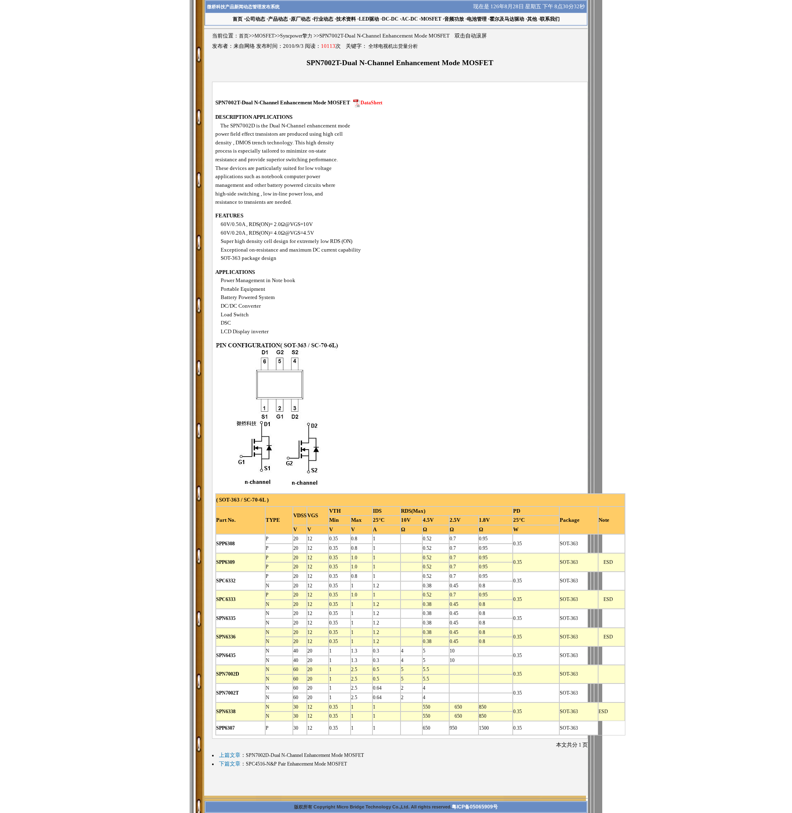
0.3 (376, 651)
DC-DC (390, 19)
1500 (484, 728)
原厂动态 (301, 19)
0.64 (377, 688)
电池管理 (477, 19)
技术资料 (346, 19)
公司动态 (255, 19)
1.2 (376, 586)
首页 (244, 36)
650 (456, 707)
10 (452, 651)
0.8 (354, 539)
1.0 (354, 558)
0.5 (376, 669)
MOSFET (431, 19)
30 (295, 707)
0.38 (427, 586)
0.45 (454, 586)
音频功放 (454, 19)
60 (295, 669)
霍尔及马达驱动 (507, 19)
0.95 (483, 539)
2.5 (354, 669)
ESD (606, 562)
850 (482, 707)
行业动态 (323, 19)
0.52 (427, 539)
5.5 (426, 669)
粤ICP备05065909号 (475, 807)
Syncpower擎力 (296, 36)
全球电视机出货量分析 (393, 46)
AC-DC (409, 19)
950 (456, 728)
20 (295, 539)
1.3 (354, 651)
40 (295, 651)
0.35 (333, 539)
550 (426, 707)
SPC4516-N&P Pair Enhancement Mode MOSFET (296, 764)
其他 (532, 19)
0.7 (453, 539)
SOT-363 (569, 544)
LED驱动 (369, 19)
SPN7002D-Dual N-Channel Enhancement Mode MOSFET (305, 755)
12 (309, 539)
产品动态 (278, 19)
